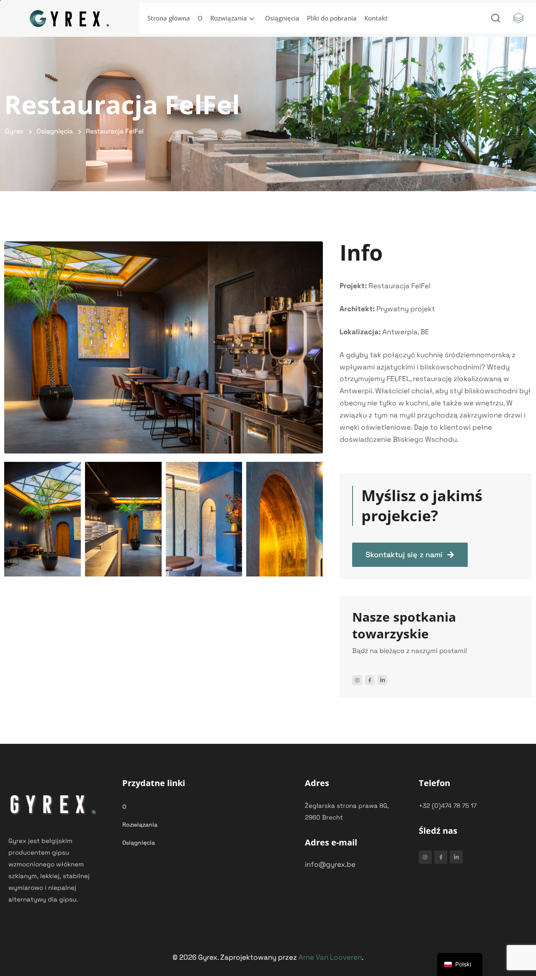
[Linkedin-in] (382, 680)
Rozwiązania (228, 18)
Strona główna (168, 18)
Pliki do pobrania (332, 18)
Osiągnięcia (282, 18)
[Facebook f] (370, 680)
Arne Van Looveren (330, 957)
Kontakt (376, 18)
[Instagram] (357, 680)
